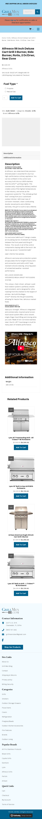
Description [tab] (8, 153)
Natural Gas (11, 92)
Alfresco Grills (7, 69)
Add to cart (16, 98)
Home (4, 38)
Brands (28, 111)
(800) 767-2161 (11, 630)
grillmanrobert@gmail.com (16, 634)
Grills (9, 38)
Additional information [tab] (12, 158)
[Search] (37, 11)
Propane (10, 88)
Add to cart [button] (21, 447)
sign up (13, 20)
